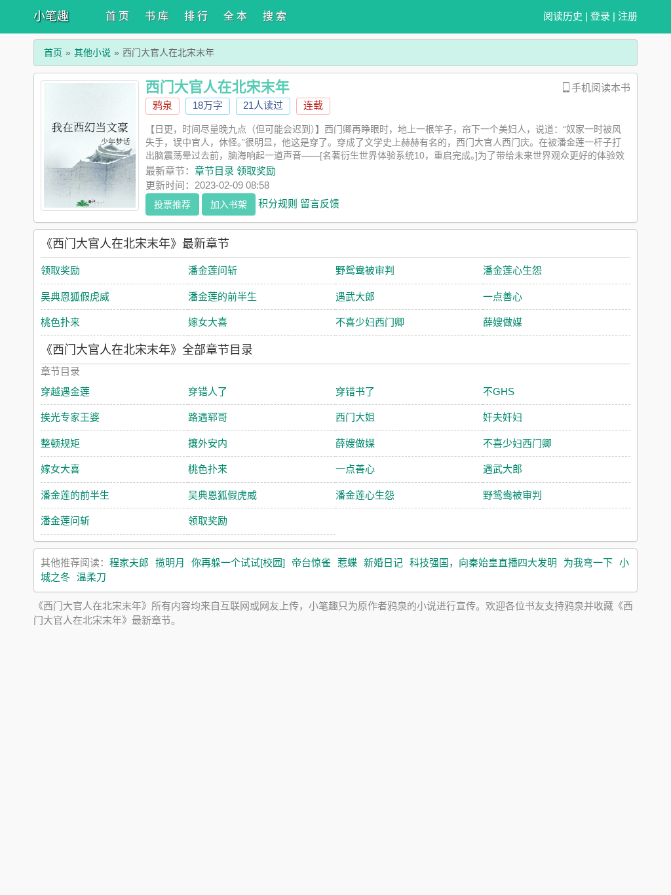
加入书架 (228, 204)
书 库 (156, 16)
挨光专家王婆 (70, 417)
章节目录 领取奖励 (235, 170)
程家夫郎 (129, 562)
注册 (628, 16)
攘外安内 (207, 443)
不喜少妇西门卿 (370, 322)
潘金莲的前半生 (222, 296)
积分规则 (277, 202)
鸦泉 (162, 105)
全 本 (235, 16)
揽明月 (170, 562)
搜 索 (274, 16)
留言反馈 (319, 202)
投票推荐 (172, 204)
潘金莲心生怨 (512, 270)
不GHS (498, 391)
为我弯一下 (588, 562)
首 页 (117, 16)
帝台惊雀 (311, 562)
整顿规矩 (60, 443)
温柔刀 (91, 576)
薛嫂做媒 (502, 322)
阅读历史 (563, 16)
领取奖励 (60, 270)
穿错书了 (355, 391)
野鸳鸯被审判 (365, 270)
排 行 (196, 16)
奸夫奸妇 (502, 417)
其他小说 (92, 52)
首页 (53, 52)
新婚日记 (383, 562)
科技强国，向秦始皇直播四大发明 (483, 562)
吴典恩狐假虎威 (75, 296)
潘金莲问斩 (212, 270)
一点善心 (502, 296)
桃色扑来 (60, 322)
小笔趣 (51, 16)
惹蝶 (347, 562)
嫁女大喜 (207, 322)
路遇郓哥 (207, 417)
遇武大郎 (355, 296)
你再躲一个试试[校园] (238, 562)
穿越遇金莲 (65, 391)
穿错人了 (207, 391)
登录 (600, 16)
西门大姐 (355, 417)
